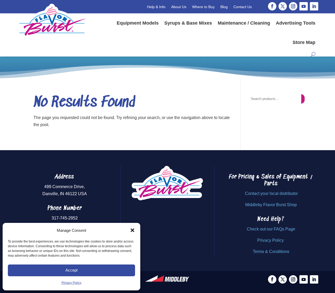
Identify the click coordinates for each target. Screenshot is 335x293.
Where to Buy (203, 7)
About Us (178, 7)
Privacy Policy (71, 283)
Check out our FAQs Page (271, 229)
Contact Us (242, 7)
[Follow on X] (282, 6)
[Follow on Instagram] (293, 6)
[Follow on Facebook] (272, 6)
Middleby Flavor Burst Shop (271, 204)
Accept (71, 270)
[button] (132, 230)
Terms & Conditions (271, 251)
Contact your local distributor (271, 193)
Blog (224, 7)
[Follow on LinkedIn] (314, 6)
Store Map (304, 42)
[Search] (303, 99)
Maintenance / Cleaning (244, 23)
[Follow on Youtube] (303, 6)
